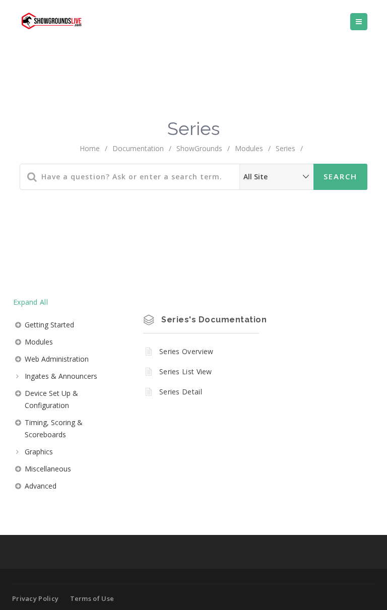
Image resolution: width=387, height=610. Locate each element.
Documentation (138, 148)
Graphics (39, 451)
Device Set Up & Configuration (51, 399)
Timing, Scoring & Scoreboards (54, 428)
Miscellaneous (48, 468)
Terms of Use (92, 598)
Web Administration (57, 359)
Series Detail (180, 391)
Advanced (40, 486)
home (90, 148)
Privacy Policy (35, 598)
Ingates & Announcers (61, 376)
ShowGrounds (199, 148)
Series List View (185, 371)
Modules (249, 148)
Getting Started (49, 324)
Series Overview (186, 351)
